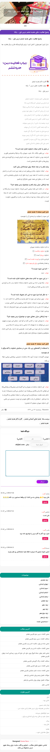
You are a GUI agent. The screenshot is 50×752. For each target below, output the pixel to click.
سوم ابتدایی (44, 588)
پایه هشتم (44, 580)
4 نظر (3, 409)
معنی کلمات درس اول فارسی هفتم (38, 666)
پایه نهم (45, 609)
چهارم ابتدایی (43, 584)
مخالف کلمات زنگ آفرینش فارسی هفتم (36, 661)
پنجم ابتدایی (43, 596)
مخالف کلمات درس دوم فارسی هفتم (37, 639)
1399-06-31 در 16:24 (7, 547)
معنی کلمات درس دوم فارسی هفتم (37, 634)
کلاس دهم (45, 685)
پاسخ (45, 502)
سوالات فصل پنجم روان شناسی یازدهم (36, 675)
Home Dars (24, 741)
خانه (25, 26)
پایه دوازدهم (44, 613)
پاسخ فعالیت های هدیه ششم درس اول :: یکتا (31, 32)
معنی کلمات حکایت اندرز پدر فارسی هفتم (35, 648)
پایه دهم (45, 605)
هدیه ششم (44, 423)
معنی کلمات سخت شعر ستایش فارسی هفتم (34, 670)
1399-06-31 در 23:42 (7, 529)
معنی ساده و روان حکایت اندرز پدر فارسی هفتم (33, 643)
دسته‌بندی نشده (42, 621)
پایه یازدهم (44, 617)
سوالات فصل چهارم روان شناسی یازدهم (36, 680)
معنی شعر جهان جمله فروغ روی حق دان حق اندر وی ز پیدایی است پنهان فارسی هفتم (25, 655)
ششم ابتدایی (43, 592)
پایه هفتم (44, 601)
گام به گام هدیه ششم (15, 419)
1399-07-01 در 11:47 (7, 511)
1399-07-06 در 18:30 (7, 493)
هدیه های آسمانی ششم (33, 419)
